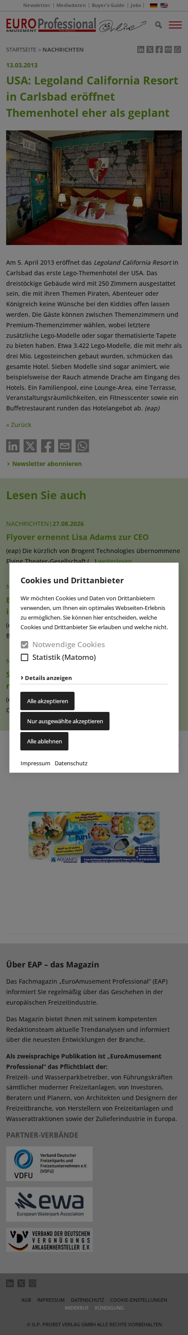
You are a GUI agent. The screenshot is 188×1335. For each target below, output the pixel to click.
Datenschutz (71, 763)
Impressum (35, 763)
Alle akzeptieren (47, 701)
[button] (25, 657)
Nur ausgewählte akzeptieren (65, 721)
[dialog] (94, 667)
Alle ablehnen (44, 741)
